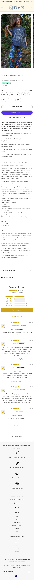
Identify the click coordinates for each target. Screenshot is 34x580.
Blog (17, 546)
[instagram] (18, 507)
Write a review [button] (17, 310)
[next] (19, 70)
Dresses (17, 528)
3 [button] (17, 425)
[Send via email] (10, 277)
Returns (17, 552)
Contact (17, 549)
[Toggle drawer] (2, 7)
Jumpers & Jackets (17, 525)
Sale (17, 531)
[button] (12, 277)
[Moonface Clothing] (17, 7)
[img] (15, 322)
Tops (17, 519)
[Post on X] (4, 277)
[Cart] (32, 8)
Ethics (17, 543)
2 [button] (14, 425)
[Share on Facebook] (2, 277)
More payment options (17, 117)
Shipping (17, 555)
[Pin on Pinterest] (7, 277)
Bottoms (17, 522)
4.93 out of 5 (21, 290)
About (17, 540)
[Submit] (29, 571)
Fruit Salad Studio (21, 503)
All (17, 516)
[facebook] (15, 507)
